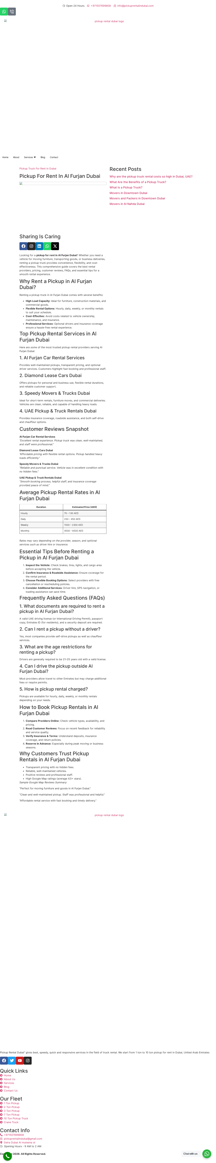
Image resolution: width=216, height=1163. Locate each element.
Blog (43, 157)
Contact (54, 157)
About (16, 157)
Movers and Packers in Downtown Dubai (137, 198)
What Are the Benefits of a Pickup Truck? (138, 182)
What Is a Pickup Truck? (126, 187)
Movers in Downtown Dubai (128, 193)
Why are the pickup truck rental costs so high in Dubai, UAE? (151, 176)
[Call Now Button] (7, 1156)
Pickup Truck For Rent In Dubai (37, 168)
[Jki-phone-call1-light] (12, 12)
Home (5, 157)
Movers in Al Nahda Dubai (127, 204)
